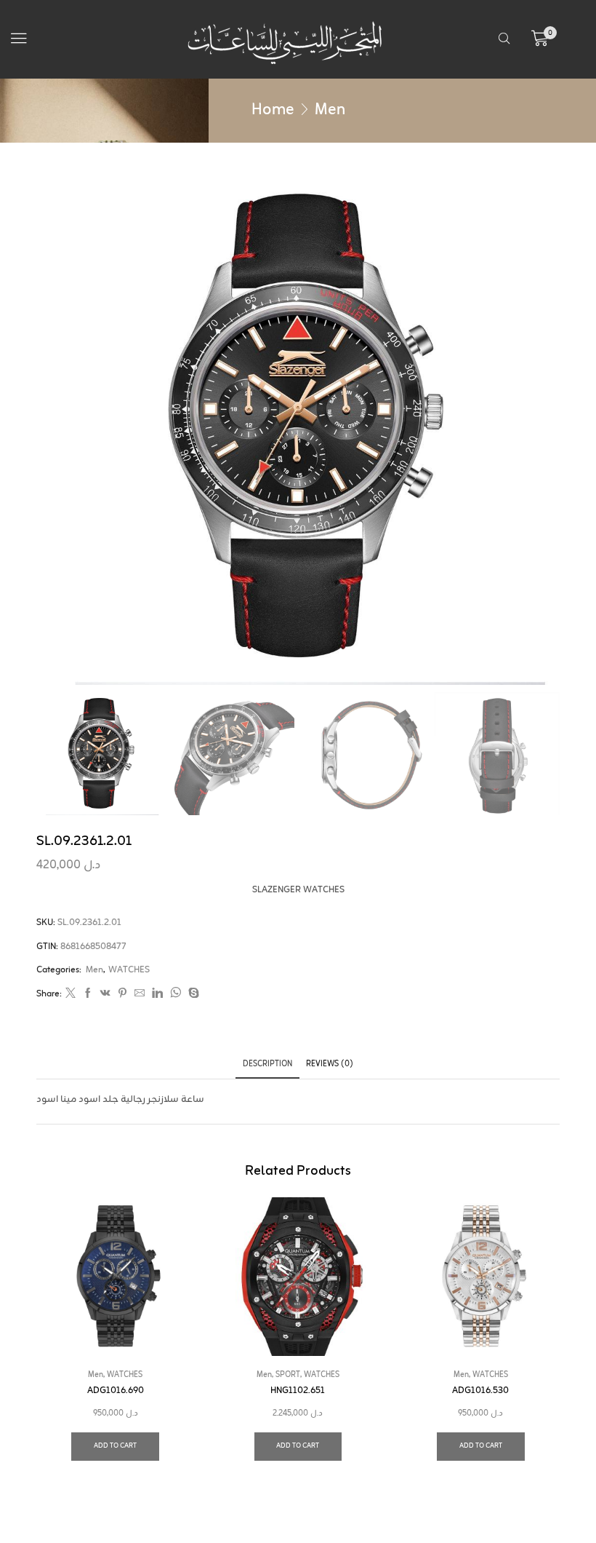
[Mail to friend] (139, 995)
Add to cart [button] (115, 1446)
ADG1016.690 (115, 1391)
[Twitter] (70, 995)
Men (330, 110)
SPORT (287, 1375)
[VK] (105, 995)
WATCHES (129, 970)
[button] (19, 39)
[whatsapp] (175, 995)
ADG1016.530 (480, 1391)
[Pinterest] (122, 995)
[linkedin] (157, 995)
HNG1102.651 (297, 1391)
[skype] (192, 995)
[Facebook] (88, 995)
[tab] (267, 1064)
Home (272, 110)
